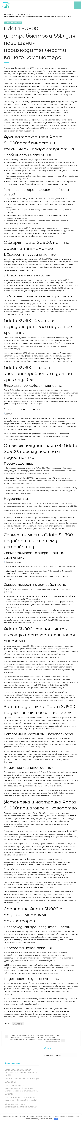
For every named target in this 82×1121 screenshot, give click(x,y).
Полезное (17, 1023)
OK (56, 1119)
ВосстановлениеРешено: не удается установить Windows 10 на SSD (21, 1072)
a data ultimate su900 (21, 14)
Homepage (7, 14)
